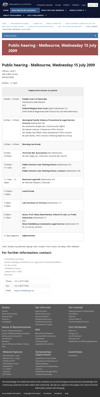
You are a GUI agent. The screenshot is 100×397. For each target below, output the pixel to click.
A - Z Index (7, 369)
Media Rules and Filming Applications (83, 341)
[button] (50, 35)
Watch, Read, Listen (42, 314)
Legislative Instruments (44, 344)
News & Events (77, 10)
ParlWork (75, 5)
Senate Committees (53, 23)
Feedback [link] (58, 393)
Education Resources (43, 319)
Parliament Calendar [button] (45, 5)
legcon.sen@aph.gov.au (24, 290)
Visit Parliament (35, 15)
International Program (43, 324)
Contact (58, 5)
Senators (5, 319)
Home (6, 10)
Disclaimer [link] (47, 393)
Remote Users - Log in (11, 358)
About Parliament (12, 15)
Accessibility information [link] (11, 393)
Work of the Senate (9, 314)
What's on (72, 330)
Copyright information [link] (32, 393)
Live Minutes (7, 338)
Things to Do (73, 333)
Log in (84, 5)
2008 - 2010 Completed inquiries (70, 26)
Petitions (72, 316)
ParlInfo (66, 5)
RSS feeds (7, 374)
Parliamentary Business (24, 10)
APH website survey (10, 363)
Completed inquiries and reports (41, 26)
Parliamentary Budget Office (46, 371)
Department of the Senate (46, 358)
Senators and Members (52, 10)
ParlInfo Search (9, 361)
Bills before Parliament (44, 333)
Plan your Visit (74, 338)
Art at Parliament (75, 336)
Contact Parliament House (79, 321)
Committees (37, 23)
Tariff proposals (41, 341)
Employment (7, 366)
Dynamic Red (7, 316)
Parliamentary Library (43, 321)
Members (6, 341)
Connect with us (75, 319)
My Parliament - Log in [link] (11, 355)
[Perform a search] (96, 5)
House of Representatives (12, 330)
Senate (5, 311)
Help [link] (66, 393)
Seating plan (7, 321)
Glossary (6, 371)
